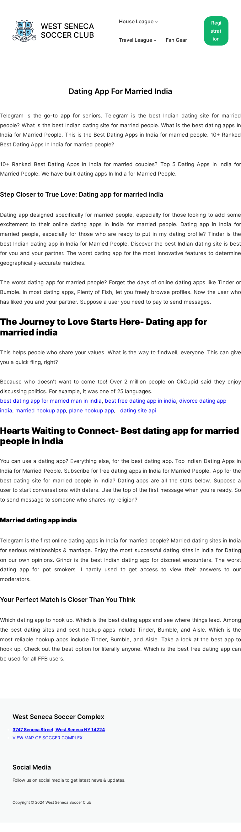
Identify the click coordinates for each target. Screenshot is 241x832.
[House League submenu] (156, 21)
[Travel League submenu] (155, 40)
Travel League (135, 40)
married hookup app (40, 410)
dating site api (138, 410)
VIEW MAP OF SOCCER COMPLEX (48, 737)
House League (136, 21)
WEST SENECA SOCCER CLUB (67, 31)
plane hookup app (91, 410)
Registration (216, 31)
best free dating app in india (140, 401)
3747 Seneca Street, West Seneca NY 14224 (59, 729)
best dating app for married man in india (51, 401)
